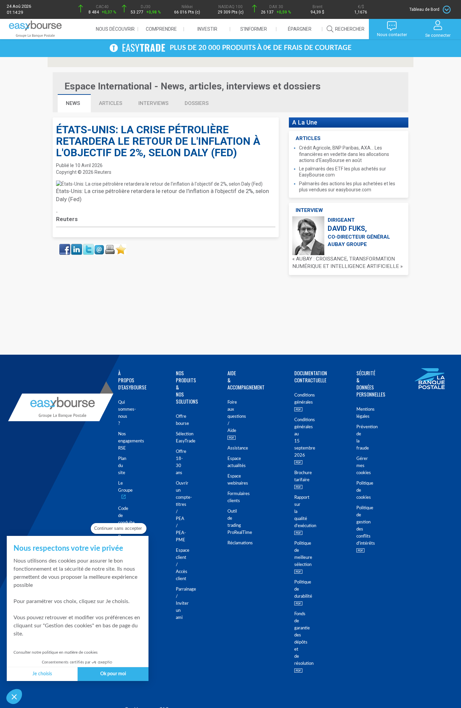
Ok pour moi (113, 674)
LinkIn (76, 246)
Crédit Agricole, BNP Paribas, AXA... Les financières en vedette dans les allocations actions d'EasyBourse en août (344, 154)
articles (110, 103)
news (73, 103)
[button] (14, 696)
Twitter (88, 246)
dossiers (197, 103)
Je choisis (42, 674)
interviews (153, 103)
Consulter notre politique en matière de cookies (55, 652)
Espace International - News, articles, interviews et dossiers (192, 86)
